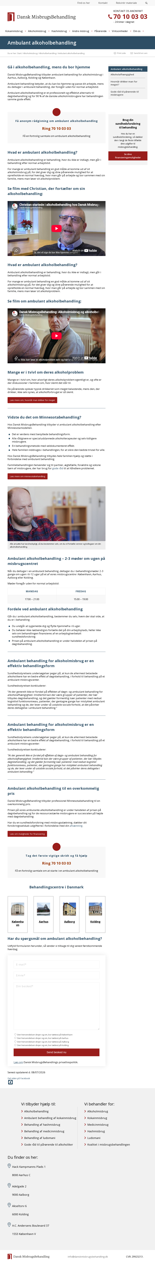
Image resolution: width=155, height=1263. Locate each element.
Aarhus (43, 921)
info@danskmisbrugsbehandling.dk (88, 1256)
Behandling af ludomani (39, 1138)
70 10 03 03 (130, 16)
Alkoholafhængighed (122, 74)
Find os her (83, 3)
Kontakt (102, 3)
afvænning (76, 825)
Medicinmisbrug (98, 1124)
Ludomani (93, 1138)
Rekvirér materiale (126, 3)
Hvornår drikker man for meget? (124, 83)
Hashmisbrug (96, 1131)
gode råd (57, 468)
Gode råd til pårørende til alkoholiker (48, 1144)
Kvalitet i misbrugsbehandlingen (108, 1144)
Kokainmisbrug (97, 1118)
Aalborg (69, 921)
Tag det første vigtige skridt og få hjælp (56, 855)
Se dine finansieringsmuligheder (128, 156)
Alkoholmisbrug (97, 1111)
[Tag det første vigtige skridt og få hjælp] (57, 847)
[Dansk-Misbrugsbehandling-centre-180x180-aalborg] (69, 909)
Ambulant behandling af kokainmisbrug (50, 1118)
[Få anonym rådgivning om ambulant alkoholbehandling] (57, 112)
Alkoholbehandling (36, 1111)
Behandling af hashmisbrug (42, 1124)
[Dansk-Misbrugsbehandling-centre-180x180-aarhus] (43, 909)
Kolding (95, 921)
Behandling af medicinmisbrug (44, 1131)
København (18, 923)
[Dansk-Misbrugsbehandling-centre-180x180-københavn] (17, 909)
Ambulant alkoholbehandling (42, 42)
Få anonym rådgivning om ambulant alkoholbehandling (56, 121)
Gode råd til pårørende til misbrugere (125, 93)
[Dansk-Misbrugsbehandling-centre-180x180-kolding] (95, 909)
